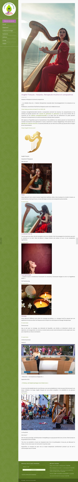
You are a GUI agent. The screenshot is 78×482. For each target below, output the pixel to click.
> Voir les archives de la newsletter (28, 474)
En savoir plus (24, 201)
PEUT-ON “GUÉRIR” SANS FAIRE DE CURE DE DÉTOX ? (59, 473)
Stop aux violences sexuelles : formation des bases (57, 465)
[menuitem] (9, 21)
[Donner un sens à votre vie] (1, 241)
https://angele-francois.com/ (28, 128)
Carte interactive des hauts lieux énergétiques (57, 475)
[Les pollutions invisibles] (77, 241)
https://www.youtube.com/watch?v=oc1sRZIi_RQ (33, 109)
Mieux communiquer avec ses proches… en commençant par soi (60, 467)
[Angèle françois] (48, 47)
